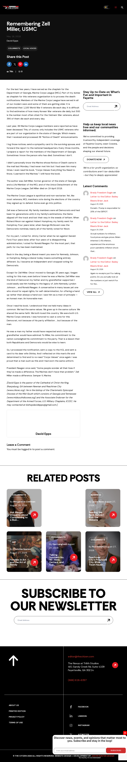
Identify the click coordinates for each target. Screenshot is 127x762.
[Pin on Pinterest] (20, 64)
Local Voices (29, 48)
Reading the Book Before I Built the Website (96, 516)
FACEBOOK (83, 706)
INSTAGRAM (83, 725)
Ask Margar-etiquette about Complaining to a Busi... (19, 516)
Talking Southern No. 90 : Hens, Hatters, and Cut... (56, 559)
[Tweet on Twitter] (15, 64)
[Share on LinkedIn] (25, 64)
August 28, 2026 (18, 505)
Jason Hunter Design (102, 756)
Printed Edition (17, 711)
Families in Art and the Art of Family (18, 562)
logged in (26, 449)
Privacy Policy (16, 717)
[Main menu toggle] (116, 7)
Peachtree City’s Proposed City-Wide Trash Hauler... (98, 561)
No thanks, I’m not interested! (90, 758)
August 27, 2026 (18, 552)
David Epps (12, 40)
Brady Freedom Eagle (101, 192)
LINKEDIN (82, 716)
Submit (115, 106)
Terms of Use (16, 722)
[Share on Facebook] (9, 64)
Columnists (14, 48)
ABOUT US (14, 705)
